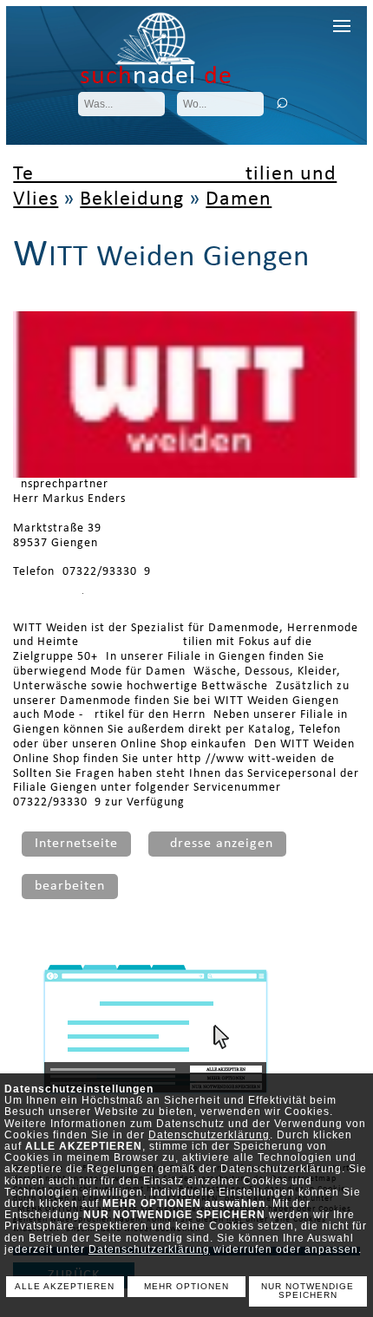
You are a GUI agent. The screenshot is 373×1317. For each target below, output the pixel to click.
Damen (239, 199)
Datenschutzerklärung (209, 1135)
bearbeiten (70, 886)
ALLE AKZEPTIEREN (65, 1286)
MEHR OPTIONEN (186, 1286)
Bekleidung (132, 199)
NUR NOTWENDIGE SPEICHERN (307, 1291)
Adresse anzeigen (217, 844)
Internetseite (76, 844)
